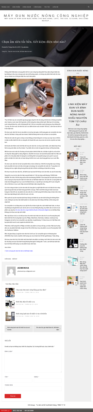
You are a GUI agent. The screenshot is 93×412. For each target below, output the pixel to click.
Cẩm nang (38, 7)
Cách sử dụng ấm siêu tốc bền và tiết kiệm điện (19, 251)
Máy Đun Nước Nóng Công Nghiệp (46, 15)
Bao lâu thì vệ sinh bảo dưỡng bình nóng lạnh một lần (83, 210)
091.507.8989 (29, 410)
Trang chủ (5, 7)
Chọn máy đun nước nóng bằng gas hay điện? (31, 290)
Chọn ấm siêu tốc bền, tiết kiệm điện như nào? (84, 160)
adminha (25, 47)
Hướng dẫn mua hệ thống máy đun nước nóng (83, 247)
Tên (6, 377)
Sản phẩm (16, 7)
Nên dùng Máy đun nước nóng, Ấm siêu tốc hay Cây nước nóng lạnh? (84, 266)
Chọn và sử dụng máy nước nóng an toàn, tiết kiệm (84, 194)
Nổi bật (15, 259)
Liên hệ (55, 7)
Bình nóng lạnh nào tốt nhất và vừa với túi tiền (31, 314)
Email (36, 377)
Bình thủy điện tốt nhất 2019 (25, 302)
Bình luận (9, 351)
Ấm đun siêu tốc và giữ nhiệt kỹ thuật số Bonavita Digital (32, 210)
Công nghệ (27, 7)
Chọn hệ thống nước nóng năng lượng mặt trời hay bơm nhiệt (84, 229)
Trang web (9, 385)
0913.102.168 (17, 410)
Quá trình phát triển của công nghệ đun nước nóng (83, 284)
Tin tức (47, 7)
